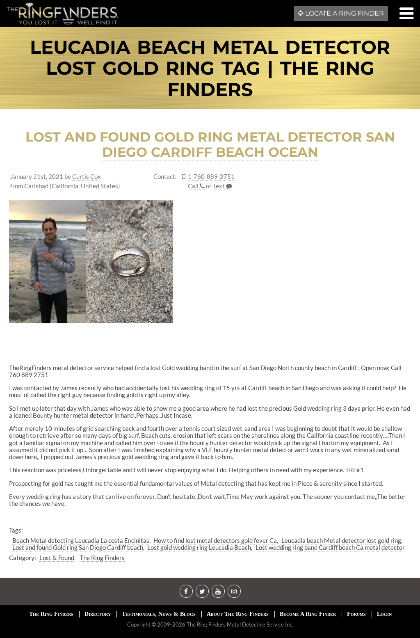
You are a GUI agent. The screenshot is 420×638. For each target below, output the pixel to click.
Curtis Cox (86, 176)
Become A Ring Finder (308, 614)
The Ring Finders (102, 557)
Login (384, 614)
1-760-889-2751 (211, 176)
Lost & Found (56, 557)
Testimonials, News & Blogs (159, 614)
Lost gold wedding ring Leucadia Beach (199, 547)
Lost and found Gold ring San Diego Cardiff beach (77, 547)
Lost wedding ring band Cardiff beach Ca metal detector (330, 547)
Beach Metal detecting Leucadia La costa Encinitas (80, 540)
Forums (356, 614)
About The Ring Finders (238, 614)
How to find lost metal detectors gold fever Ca (215, 540)
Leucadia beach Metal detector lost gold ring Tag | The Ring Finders (210, 68)
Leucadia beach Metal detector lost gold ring (341, 540)
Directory (97, 614)
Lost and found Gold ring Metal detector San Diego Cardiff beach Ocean (210, 144)
